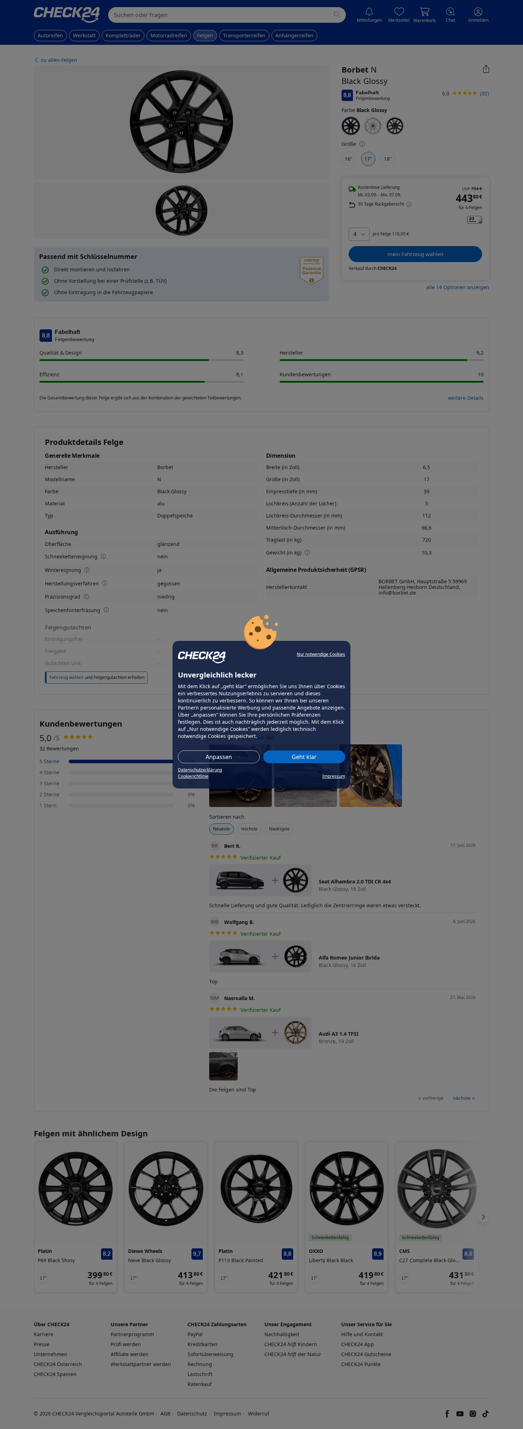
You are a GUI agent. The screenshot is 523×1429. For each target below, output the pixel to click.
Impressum (333, 776)
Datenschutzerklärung (200, 770)
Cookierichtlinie (193, 776)
